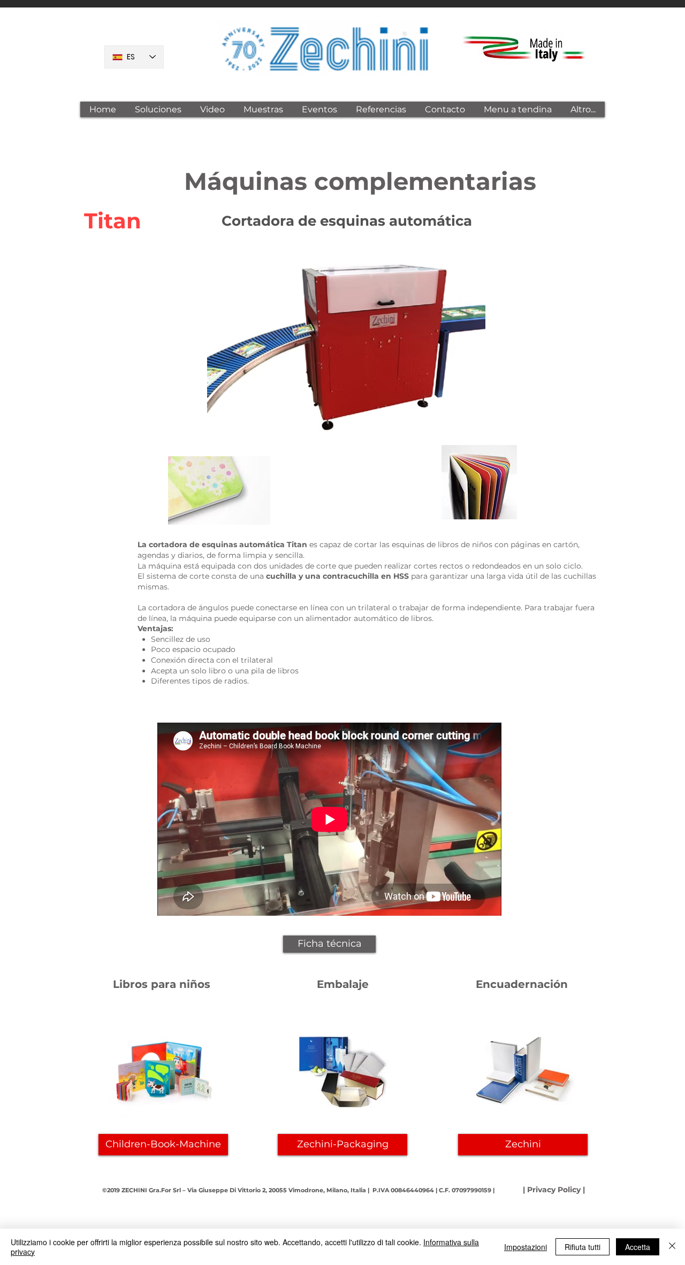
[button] (158, 109)
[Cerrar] (672, 1246)
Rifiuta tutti (582, 1246)
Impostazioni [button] (525, 1246)
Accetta (637, 1246)
